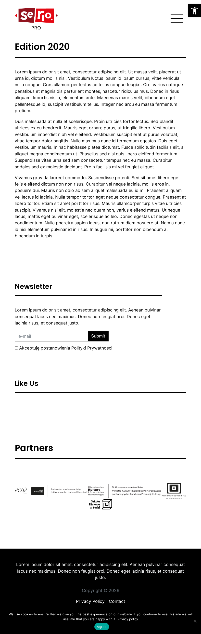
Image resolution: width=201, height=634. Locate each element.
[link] (194, 10)
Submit (98, 335)
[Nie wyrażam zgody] (194, 621)
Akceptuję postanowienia (65, 348)
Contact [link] (117, 601)
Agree (101, 627)
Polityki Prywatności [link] (91, 348)
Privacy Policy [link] (90, 601)
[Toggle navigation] (176, 18)
